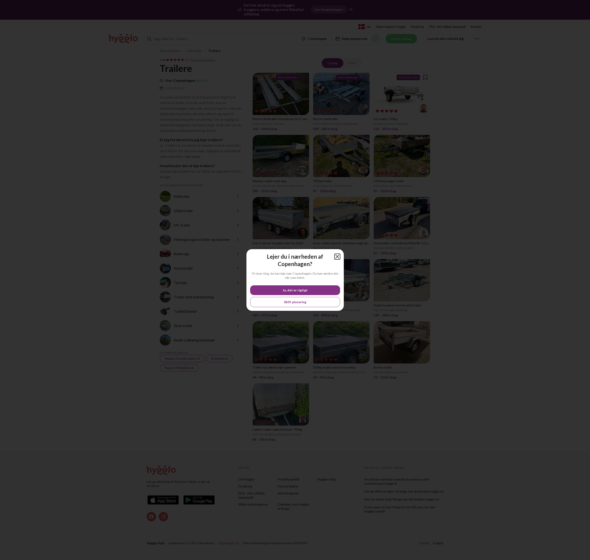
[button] (337, 256)
